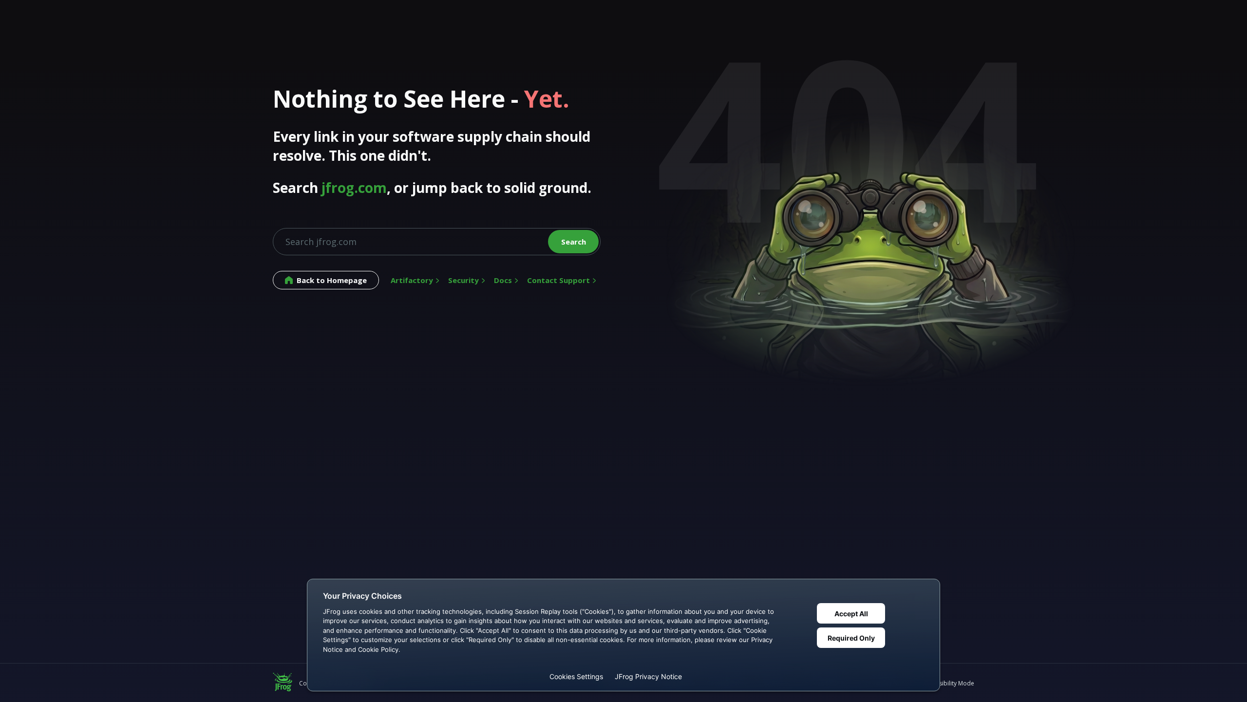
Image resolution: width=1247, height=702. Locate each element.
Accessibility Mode (948, 683)
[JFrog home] (282, 683)
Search (573, 242)
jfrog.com (354, 187)
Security (463, 280)
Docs (503, 280)
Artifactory (412, 280)
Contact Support (558, 280)
